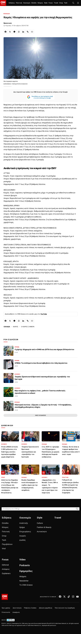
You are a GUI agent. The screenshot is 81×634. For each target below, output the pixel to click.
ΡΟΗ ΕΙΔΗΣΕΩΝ (11, 340)
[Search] (77, 508)
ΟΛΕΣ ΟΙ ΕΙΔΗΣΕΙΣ (40, 415)
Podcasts (24, 565)
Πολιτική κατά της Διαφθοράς (65, 608)
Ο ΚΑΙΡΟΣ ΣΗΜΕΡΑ (27, 327)
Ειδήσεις (12, 3)
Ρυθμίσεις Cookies (30, 608)
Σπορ (61, 3)
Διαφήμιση (16, 612)
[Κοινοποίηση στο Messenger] (14, 32)
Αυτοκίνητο (42, 531)
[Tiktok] (69, 596)
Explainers (6, 573)
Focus (51, 3)
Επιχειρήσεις (25, 531)
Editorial (5, 565)
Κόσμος (40, 3)
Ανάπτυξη (23, 523)
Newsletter (24, 581)
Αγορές (22, 536)
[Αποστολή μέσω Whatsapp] (19, 32)
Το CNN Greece (25, 585)
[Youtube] (77, 596)
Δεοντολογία (17, 608)
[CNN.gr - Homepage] (3, 3)
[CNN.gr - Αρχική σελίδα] (5, 597)
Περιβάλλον (7, 544)
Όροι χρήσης (6, 608)
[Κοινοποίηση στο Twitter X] (10, 32)
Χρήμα (22, 527)
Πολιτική (19, 3)
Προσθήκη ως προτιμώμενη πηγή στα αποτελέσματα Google (42, 97)
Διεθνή (22, 540)
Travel (56, 3)
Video (22, 559)
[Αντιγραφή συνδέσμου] (28, 32)
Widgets (22, 576)
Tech (65, 3)
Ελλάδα (33, 3)
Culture (40, 523)
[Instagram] (73, 596)
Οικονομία (26, 3)
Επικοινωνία (6, 612)
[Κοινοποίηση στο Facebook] (6, 32)
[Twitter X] (64, 596)
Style (45, 3)
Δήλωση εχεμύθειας (45, 608)
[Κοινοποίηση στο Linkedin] (23, 32)
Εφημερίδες (26, 571)
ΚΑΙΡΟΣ (15, 327)
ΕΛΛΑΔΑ (7, 13)
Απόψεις (6, 569)
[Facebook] (60, 596)
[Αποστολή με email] (32, 32)
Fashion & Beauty (44, 527)
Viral (4, 548)
